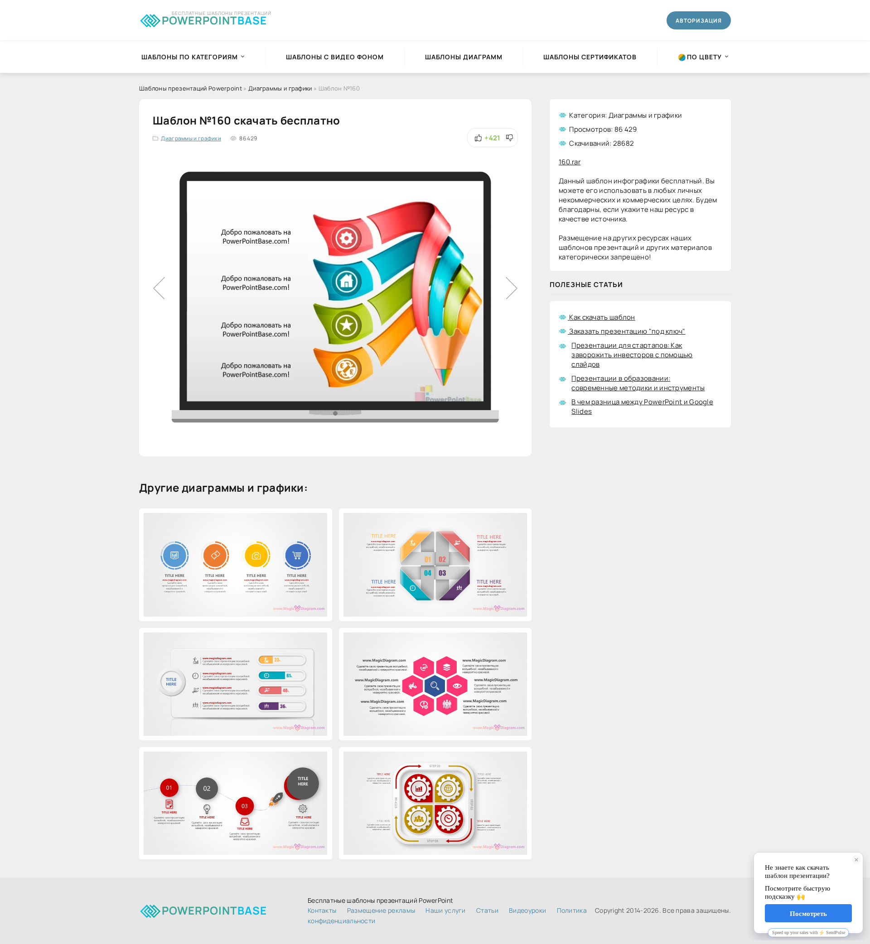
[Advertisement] (640, 511)
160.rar (569, 162)
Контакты (322, 910)
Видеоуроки (527, 910)
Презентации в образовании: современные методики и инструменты (638, 383)
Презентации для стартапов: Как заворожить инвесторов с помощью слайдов (631, 354)
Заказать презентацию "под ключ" (627, 331)
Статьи (487, 910)
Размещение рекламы (381, 910)
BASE (214, 19)
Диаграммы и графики (191, 138)
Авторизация (699, 20)
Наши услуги (445, 910)
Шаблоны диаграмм (464, 57)
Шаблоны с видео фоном (335, 57)
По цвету (704, 57)
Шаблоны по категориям (189, 57)
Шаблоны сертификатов (590, 57)
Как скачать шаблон (602, 317)
